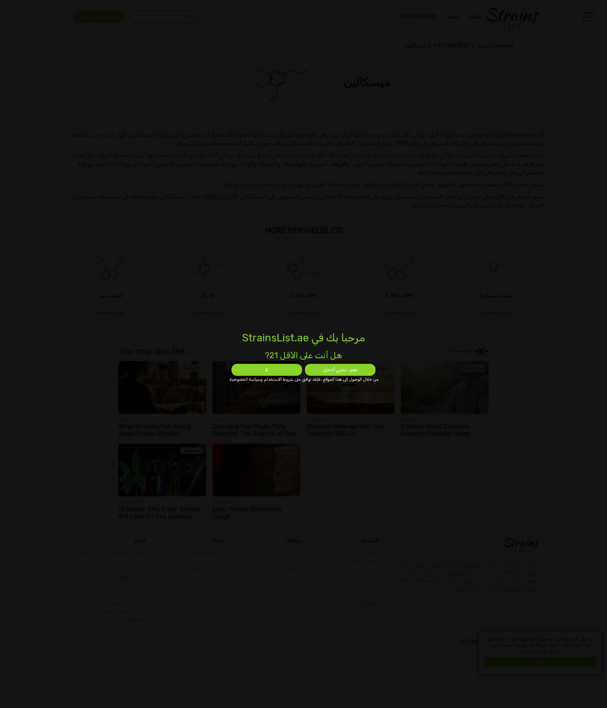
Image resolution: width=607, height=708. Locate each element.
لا (266, 370)
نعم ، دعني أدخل (340, 370)
